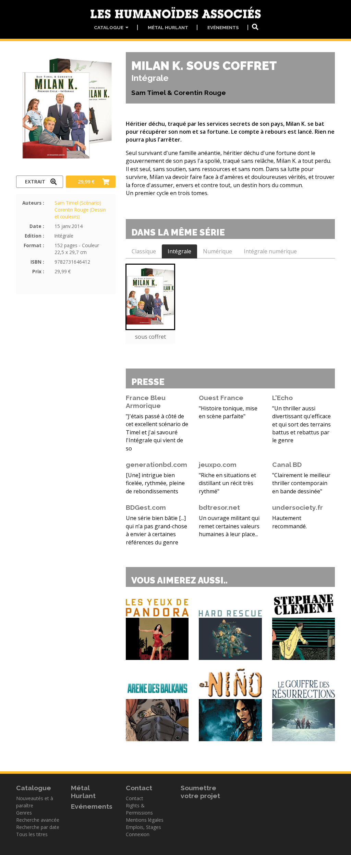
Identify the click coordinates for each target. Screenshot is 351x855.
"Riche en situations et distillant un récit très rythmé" (227, 483)
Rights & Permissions (139, 809)
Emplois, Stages (143, 827)
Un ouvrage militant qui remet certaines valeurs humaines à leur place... (229, 526)
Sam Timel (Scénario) (78, 203)
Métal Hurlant (168, 27)
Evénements (223, 27)
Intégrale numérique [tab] (270, 251)
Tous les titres (32, 834)
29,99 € (86, 181)
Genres (24, 812)
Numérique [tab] (217, 251)
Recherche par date (37, 827)
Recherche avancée (37, 820)
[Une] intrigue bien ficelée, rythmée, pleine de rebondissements (155, 483)
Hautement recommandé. (289, 522)
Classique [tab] (144, 251)
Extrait (35, 181)
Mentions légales (145, 820)
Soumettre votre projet (200, 791)
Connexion (137, 834)
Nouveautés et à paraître (34, 802)
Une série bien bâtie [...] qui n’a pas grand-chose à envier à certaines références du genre (156, 530)
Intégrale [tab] (179, 251)
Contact (134, 798)
